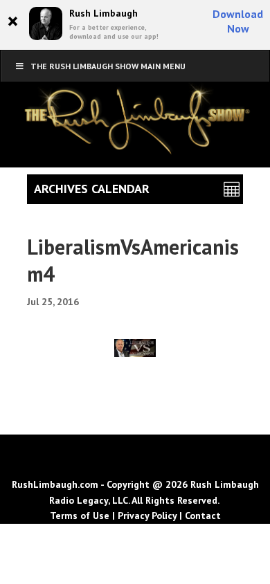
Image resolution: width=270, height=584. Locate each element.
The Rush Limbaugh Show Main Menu (108, 66)
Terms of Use (79, 515)
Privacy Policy (147, 515)
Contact (203, 515)
